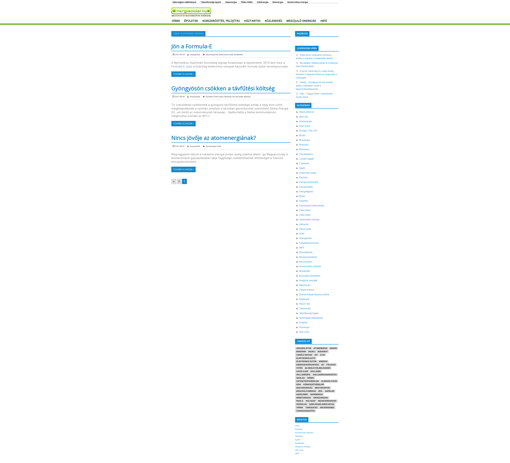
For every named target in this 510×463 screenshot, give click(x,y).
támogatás (311, 407)
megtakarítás (322, 388)
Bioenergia (278, 2)
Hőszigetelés (305, 238)
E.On (322, 355)
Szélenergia (262, 2)
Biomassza (304, 149)
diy (316, 355)
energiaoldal (195, 54)
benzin (333, 348)
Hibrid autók (305, 228)
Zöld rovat (304, 331)
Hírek (176, 21)
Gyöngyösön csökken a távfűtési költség (223, 88)
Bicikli (302, 135)
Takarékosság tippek (211, 2)
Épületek (191, 21)
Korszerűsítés (305, 261)
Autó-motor (304, 125)
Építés (302, 196)
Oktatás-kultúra (306, 289)
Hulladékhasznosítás (309, 243)
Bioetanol (304, 144)
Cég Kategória (306, 154)
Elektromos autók (226, 54)
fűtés (299, 368)
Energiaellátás (306, 186)
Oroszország (320, 398)
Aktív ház (303, 116)
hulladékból (303, 375)
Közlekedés (273, 21)
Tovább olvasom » (183, 74)
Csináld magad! (306, 158)
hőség (310, 378)
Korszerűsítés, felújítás (221, 21)
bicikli (311, 351)
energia (323, 361)
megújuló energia (306, 391)
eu (322, 365)
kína (298, 384)
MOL (320, 391)
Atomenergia (211, 146)
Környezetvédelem (308, 257)
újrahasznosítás (305, 411)
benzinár (301, 351)
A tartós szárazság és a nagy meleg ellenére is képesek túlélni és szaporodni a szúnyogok (316, 74)
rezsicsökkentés (327, 401)
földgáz (331, 365)
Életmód (303, 177)
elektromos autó (305, 358)
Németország (303, 398)
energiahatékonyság (307, 365)
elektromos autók (306, 361)
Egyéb (302, 168)
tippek (299, 407)
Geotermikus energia (297, 2)
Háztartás (252, 21)
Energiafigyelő (306, 191)
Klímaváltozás (306, 252)
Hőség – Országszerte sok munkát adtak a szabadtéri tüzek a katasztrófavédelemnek (314, 85)
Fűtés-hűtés (247, 2)
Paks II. (299, 401)
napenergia (316, 394)
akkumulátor (303, 348)
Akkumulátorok (212, 54)
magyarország (304, 388)
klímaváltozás (329, 381)
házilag (300, 378)
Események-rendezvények (311, 205)
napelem (329, 391)
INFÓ (323, 21)
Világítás (303, 322)
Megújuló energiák (301, 21)
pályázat (311, 401)
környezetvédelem (313, 384)
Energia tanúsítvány (308, 182)
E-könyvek (304, 163)
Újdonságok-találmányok (184, 2)
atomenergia (320, 348)
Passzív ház (304, 303)
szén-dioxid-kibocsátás (321, 404)
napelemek (302, 394)
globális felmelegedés (317, 368)
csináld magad (304, 355)
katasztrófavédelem (307, 381)
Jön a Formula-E (191, 46)
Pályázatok (304, 299)
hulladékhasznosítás (325, 375)
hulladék (316, 371)
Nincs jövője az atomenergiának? (213, 137)
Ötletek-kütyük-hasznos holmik (314, 294)
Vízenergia (304, 327)
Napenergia (231, 2)
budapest (323, 351)
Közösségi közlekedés (309, 275)
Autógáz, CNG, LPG (308, 130)
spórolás (301, 404)
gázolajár (302, 371)
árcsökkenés (327, 407)
